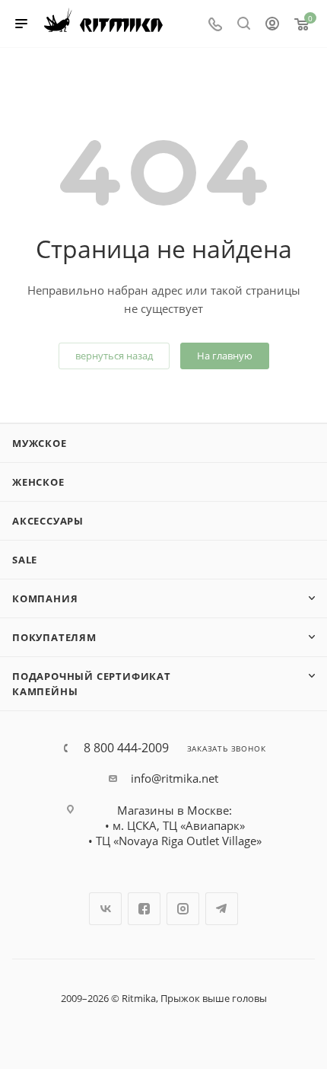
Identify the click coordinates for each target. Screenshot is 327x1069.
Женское (38, 482)
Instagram (183, 908)
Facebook (144, 908)
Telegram (221, 908)
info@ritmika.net (174, 778)
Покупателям (54, 637)
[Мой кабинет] (272, 25)
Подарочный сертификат (91, 676)
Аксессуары (48, 521)
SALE (24, 559)
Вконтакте (105, 908)
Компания (45, 598)
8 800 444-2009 (126, 748)
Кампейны (45, 691)
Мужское (39, 443)
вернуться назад (114, 355)
